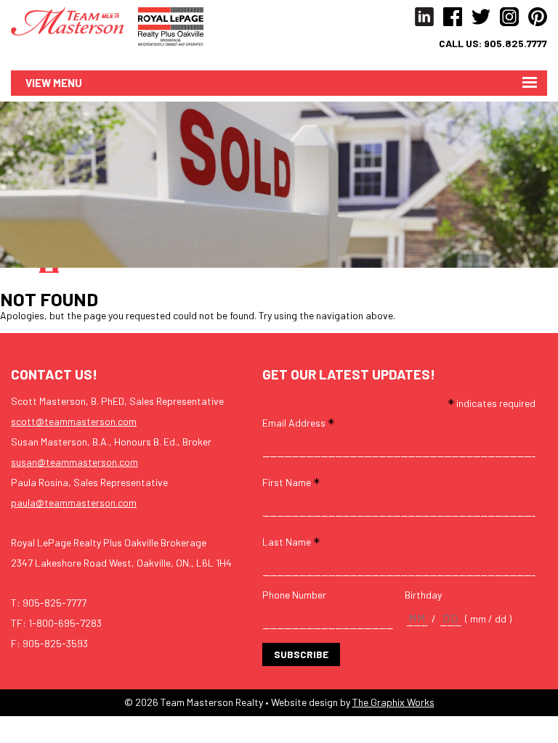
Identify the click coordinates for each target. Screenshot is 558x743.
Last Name (291, 541)
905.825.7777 (515, 43)
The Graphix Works (393, 702)
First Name (291, 481)
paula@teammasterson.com (74, 502)
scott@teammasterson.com (74, 421)
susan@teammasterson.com (74, 462)
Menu (67, 82)
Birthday (423, 595)
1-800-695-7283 (65, 623)
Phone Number (294, 595)
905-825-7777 (54, 602)
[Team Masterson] (74, 20)
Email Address (298, 422)
